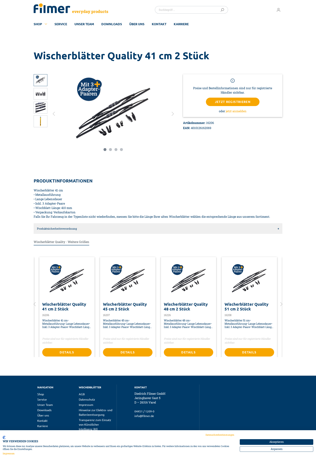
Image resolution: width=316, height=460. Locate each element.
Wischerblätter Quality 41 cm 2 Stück (64, 306)
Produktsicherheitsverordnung (57, 228)
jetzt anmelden (236, 111)
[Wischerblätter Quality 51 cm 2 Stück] (249, 281)
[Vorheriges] (54, 113)
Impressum (86, 404)
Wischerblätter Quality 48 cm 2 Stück (186, 306)
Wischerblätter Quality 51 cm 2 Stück (246, 306)
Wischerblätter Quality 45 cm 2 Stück (125, 306)
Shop (38, 24)
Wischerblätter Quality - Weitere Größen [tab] (61, 242)
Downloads (111, 24)
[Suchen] (223, 10)
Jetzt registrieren (233, 102)
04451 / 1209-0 (144, 411)
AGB (82, 394)
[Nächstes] (173, 113)
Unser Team (84, 24)
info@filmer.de (144, 416)
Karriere (181, 24)
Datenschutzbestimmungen (220, 434)
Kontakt (159, 24)
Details (67, 352)
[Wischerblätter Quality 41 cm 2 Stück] (67, 281)
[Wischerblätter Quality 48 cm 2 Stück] (188, 281)
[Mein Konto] (278, 9)
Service (60, 24)
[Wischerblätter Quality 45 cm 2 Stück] (128, 281)
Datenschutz (87, 399)
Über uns (136, 24)
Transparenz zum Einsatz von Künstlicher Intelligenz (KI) (95, 424)
